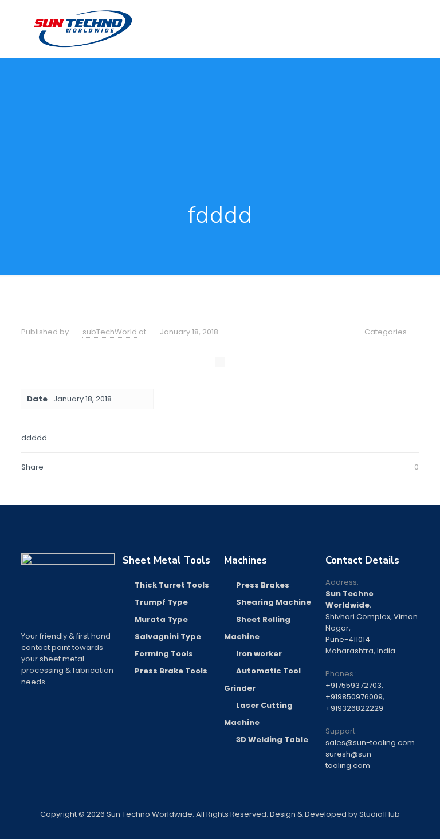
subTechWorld (109, 331)
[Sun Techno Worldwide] (83, 28)
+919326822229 (354, 708)
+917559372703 (353, 685)
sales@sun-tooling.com (370, 742)
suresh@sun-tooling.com (350, 760)
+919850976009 (354, 696)
